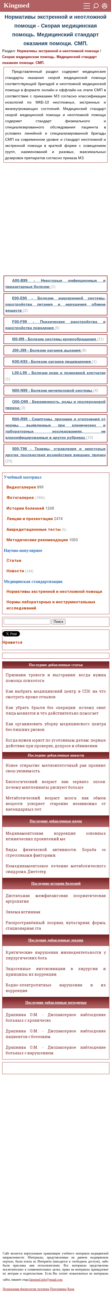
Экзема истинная (23, 911)
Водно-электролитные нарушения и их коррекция (56, 987)
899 (40, 487)
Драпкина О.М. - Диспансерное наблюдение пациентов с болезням (56, 1033)
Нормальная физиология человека (26, 1289)
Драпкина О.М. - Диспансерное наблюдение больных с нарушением (56, 1050)
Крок (70, 1289)
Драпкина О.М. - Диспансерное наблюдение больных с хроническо (56, 1017)
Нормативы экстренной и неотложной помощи (58, 51)
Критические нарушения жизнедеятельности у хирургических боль (56, 955)
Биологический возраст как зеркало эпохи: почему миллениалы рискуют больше (56, 784)
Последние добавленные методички (55, 1003)
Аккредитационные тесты (33, 529)
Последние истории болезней (56, 884)
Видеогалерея (21, 487)
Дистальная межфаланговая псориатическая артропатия (56, 898)
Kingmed (16, 5)
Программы (58, 1289)
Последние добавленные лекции (55, 940)
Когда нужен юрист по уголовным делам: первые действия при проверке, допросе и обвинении (56, 743)
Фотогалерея (20, 497)
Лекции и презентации (29, 518)
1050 (73, 540)
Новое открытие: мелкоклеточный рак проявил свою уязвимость (56, 768)
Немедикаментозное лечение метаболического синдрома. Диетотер (56, 868)
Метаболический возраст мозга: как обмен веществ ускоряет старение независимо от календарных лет (56, 803)
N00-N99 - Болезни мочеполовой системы (52, 390)
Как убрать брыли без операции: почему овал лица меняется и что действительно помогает (56, 710)
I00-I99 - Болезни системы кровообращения (54, 339)
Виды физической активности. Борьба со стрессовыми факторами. (56, 852)
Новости (15, 571)
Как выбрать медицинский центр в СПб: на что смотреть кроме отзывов (56, 694)
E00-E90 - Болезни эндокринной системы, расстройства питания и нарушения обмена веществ (55, 304)
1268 (49, 508)
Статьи (13, 560)
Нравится (12, 642)
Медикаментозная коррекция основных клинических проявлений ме (56, 836)
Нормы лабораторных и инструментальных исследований (50, 605)
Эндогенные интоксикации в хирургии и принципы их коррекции (56, 971)
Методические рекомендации (37, 539)
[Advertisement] (55, 219)
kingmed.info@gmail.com (46, 1279)
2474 (58, 519)
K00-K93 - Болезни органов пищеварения (52, 361)
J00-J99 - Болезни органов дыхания (47, 350)
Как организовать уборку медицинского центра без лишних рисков (56, 726)
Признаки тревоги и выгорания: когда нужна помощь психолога (56, 677)
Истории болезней (25, 508)
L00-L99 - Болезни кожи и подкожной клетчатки (59, 373)
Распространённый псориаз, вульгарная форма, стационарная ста (56, 925)
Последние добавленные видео (56, 821)
